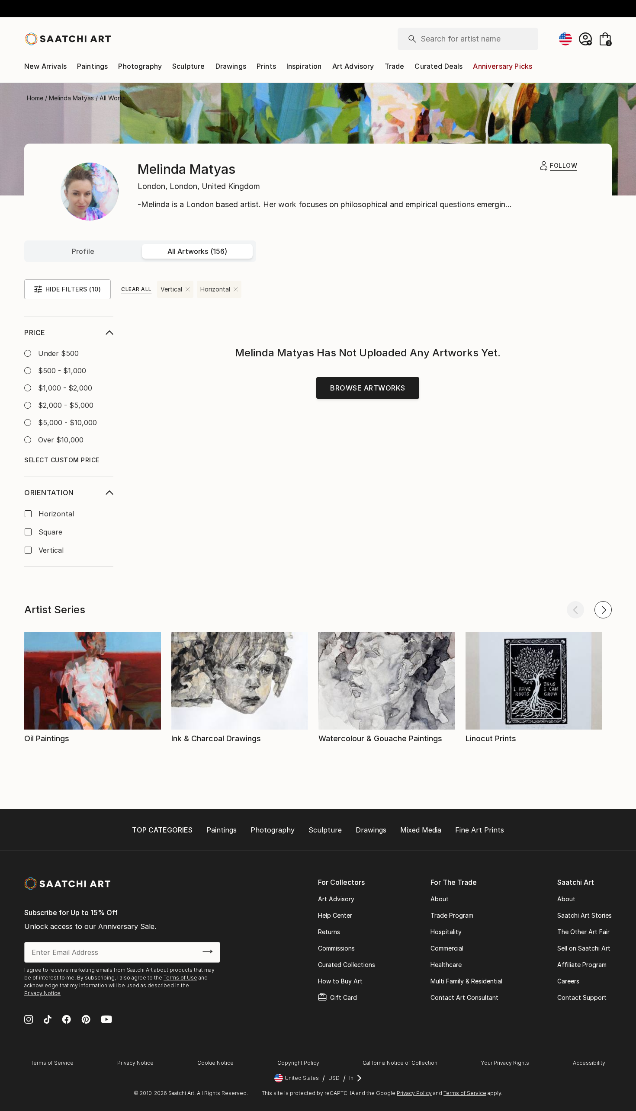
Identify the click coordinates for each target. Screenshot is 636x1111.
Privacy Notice (42, 993)
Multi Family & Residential (466, 981)
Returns (329, 931)
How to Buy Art (340, 981)
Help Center (335, 915)
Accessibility (589, 1063)
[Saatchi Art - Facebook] (66, 1020)
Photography (140, 66)
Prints (266, 66)
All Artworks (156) (197, 251)
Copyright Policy (298, 1063)
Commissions (336, 948)
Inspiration (304, 66)
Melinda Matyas (71, 98)
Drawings (230, 66)
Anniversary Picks (502, 66)
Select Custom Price (62, 460)
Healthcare (446, 964)
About (439, 899)
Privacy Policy (414, 1093)
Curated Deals (438, 66)
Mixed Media (420, 830)
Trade (395, 66)
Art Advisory (353, 66)
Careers (568, 981)
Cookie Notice (215, 1063)
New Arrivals (45, 66)
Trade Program (451, 915)
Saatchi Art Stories (584, 915)
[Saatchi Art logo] (67, 38)
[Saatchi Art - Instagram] (28, 1020)
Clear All (136, 289)
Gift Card (343, 997)
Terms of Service (52, 1063)
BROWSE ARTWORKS (367, 388)
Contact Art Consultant (464, 997)
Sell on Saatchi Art (583, 948)
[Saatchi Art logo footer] (67, 883)
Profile (83, 251)
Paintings (92, 66)
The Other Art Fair (583, 931)
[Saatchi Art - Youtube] (106, 1020)
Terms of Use (180, 977)
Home (35, 98)
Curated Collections (346, 964)
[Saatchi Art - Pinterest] (85, 1020)
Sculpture (188, 66)
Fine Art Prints (479, 830)
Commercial (446, 948)
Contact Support (582, 997)
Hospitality (446, 931)
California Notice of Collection (400, 1063)
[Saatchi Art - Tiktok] (47, 1020)
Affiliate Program (582, 964)
